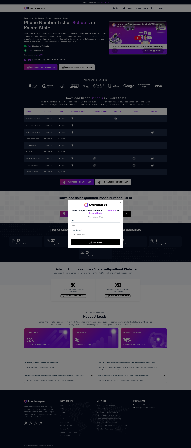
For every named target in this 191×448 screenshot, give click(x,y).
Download (97, 242)
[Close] (120, 203)
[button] (73, 234)
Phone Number (76, 230)
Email (73, 220)
